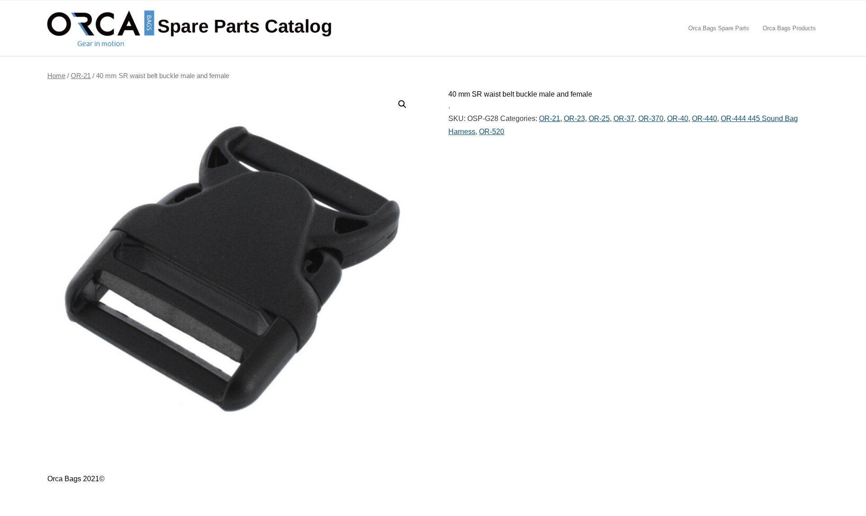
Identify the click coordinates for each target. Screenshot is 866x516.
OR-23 (574, 118)
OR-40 (677, 118)
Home (56, 75)
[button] (402, 104)
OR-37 (624, 118)
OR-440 (704, 118)
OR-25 (599, 118)
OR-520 (491, 131)
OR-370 (650, 118)
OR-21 (81, 75)
